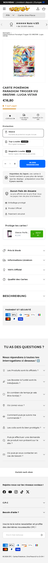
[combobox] (24, 15)
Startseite (6, 33)
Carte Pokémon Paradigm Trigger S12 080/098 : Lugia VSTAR (23, 35)
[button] (44, 9)
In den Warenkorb (32, 163)
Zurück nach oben (24, 472)
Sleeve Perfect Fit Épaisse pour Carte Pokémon (22, 232)
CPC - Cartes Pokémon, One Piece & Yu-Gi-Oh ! (26, 556)
